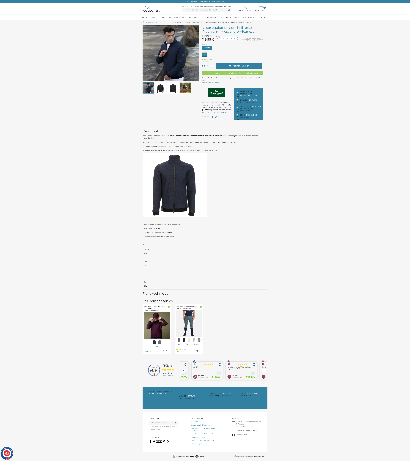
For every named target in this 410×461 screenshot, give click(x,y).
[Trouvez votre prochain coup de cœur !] (228, 10)
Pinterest (219, 117)
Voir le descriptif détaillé (211, 83)
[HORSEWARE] (216, 93)
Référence (207, 36)
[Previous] (176, 339)
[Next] (202, 339)
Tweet (216, 117)
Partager (213, 117)
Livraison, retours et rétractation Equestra (203, 429)
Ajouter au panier (241, 66)
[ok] (175, 423)
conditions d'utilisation (166, 428)
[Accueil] (144, 22)
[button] (407, 1)
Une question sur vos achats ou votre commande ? (206, 2)
